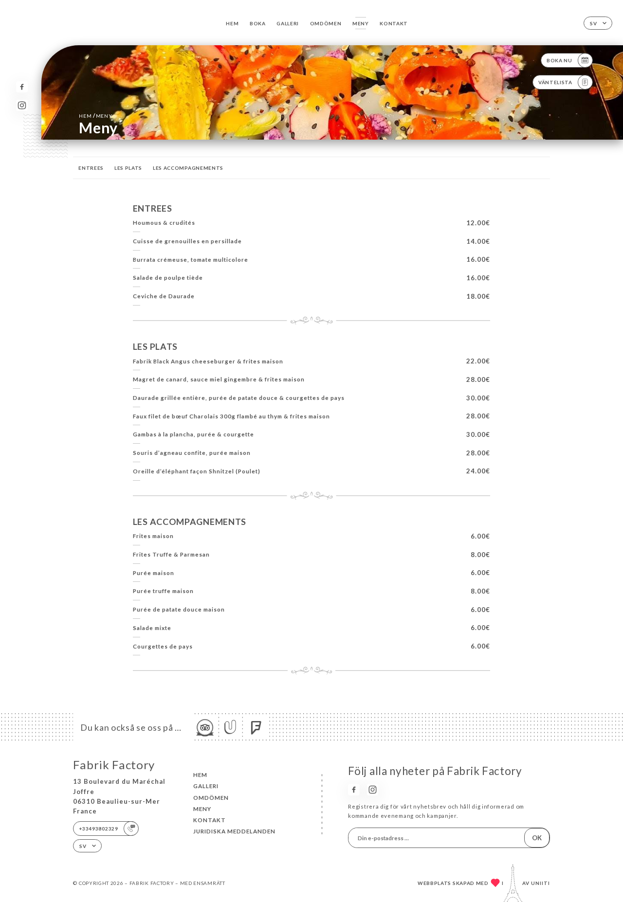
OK (537, 838)
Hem (232, 23)
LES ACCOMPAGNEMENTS (188, 168)
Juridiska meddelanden (234, 831)
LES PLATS (128, 168)
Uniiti (540, 883)
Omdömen (326, 23)
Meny (360, 23)
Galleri (287, 23)
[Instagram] (21, 105)
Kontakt (394, 23)
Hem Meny (95, 115)
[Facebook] (21, 86)
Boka (258, 23)
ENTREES (91, 168)
